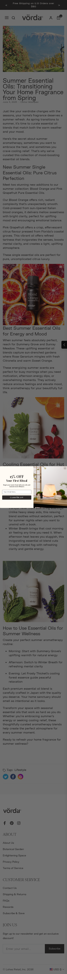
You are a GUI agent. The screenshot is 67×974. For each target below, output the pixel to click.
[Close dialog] (65, 468)
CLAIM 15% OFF (16, 497)
